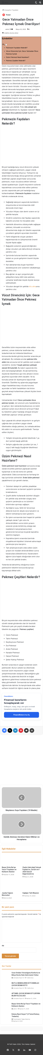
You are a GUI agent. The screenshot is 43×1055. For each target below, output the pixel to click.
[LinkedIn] (15, 730)
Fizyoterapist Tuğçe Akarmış (21, 1019)
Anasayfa (7, 10)
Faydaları (15, 10)
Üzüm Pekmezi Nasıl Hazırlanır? (17, 57)
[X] (10, 730)
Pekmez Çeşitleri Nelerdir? (15, 60)
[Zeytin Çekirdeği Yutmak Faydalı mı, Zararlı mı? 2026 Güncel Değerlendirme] (31, 860)
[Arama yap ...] (40, 3)
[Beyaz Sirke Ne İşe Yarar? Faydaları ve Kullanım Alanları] (11, 860)
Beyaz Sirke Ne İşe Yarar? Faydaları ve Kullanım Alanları (9, 869)
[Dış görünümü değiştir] (36, 3)
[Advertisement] (21, 759)
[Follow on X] (10, 29)
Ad (3, 946)
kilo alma (32, 286)
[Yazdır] (32, 730)
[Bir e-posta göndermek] (12, 29)
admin (7, 29)
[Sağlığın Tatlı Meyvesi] (31, 885)
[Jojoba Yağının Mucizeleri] (11, 885)
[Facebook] (4, 730)
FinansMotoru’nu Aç (21, 715)
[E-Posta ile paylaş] (26, 730)
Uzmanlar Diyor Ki (18, 978)
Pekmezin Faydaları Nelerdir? (16, 48)
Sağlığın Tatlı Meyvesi (30, 893)
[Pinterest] (21, 730)
